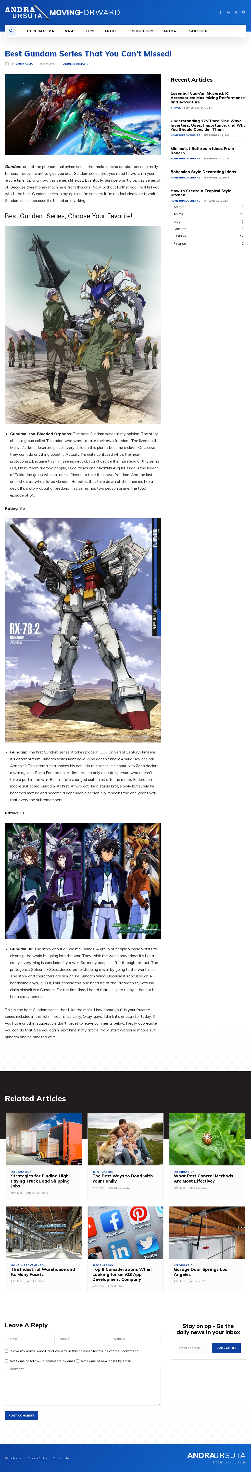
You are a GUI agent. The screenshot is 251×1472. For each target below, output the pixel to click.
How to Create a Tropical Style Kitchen (201, 193)
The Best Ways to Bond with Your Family (122, 1178)
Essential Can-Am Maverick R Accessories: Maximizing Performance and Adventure (208, 97)
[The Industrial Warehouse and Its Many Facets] (44, 1232)
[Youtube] (243, 12)
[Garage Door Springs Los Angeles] (207, 1232)
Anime (67, 64)
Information (81, 64)
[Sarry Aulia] (8, 64)
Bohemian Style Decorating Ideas (203, 171)
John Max (17, 1193)
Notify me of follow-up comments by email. (43, 1361)
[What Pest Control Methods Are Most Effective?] (207, 1139)
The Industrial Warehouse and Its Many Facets (43, 1272)
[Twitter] (235, 12)
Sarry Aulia (24, 64)
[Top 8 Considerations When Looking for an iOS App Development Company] (125, 1232)
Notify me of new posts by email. (106, 1361)
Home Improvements (185, 135)
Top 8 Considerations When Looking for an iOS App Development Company (122, 1274)
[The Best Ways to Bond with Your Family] (125, 1139)
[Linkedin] (228, 12)
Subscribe (226, 1348)
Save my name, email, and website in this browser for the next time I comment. (74, 1351)
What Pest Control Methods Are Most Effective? (203, 1178)
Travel (176, 107)
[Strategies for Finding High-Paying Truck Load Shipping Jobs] (44, 1139)
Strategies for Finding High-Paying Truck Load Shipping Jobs (40, 1180)
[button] (11, 31)
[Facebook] (220, 12)
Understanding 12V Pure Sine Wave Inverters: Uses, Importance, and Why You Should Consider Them (208, 125)
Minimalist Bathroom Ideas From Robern (202, 150)
